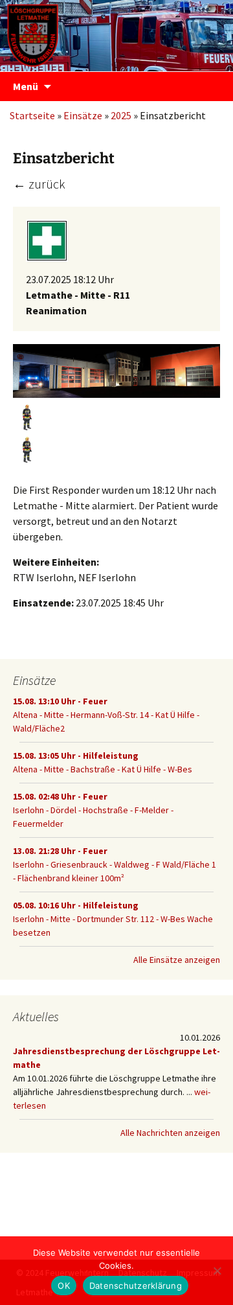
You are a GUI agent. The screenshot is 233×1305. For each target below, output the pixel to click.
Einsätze (82, 115)
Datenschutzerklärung (135, 1285)
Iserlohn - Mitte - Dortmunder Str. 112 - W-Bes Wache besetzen (113, 918)
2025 (121, 115)
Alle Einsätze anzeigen (176, 959)
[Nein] (216, 1270)
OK (64, 1285)
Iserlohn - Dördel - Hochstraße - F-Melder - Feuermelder (93, 810)
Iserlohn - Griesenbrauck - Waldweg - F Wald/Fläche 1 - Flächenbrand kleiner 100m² (114, 864)
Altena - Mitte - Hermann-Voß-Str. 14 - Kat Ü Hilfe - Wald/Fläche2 (106, 714)
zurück (39, 184)
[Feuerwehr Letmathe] (116, 32)
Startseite (32, 115)
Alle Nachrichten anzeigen (170, 1132)
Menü (25, 86)
